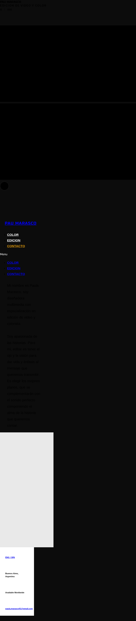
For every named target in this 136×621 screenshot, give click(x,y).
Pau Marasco (20, 223)
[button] (39, 254)
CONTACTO (16, 246)
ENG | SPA (10, 557)
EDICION (13, 240)
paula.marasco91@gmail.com (19, 609)
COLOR (13, 235)
